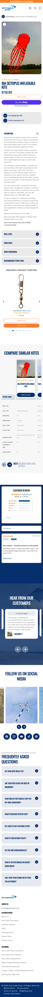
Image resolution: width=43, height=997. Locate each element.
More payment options (21, 105)
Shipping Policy (7, 932)
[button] (35, 8)
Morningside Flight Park (11, 974)
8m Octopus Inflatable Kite (25, 385)
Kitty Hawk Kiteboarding (11, 959)
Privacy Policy (7, 940)
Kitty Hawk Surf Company (12, 955)
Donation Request (8, 924)
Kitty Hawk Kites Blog (10, 921)
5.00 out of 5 (27, 494)
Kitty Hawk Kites (15, 986)
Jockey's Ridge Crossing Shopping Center (18, 970)
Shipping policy (26, 991)
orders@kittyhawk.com (10, 908)
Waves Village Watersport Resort (14, 963)
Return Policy (7, 936)
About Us (5, 917)
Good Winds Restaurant (11, 966)
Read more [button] (7, 558)
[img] (8, 536)
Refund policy (9, 988)
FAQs (3, 928)
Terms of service (10, 991)
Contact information (12, 994)
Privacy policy (23, 988)
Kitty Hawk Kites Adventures (12, 951)
